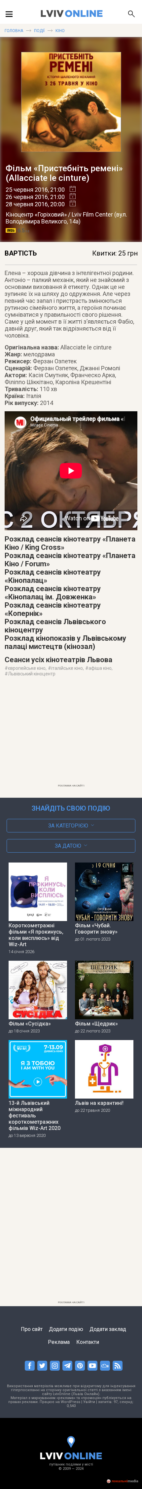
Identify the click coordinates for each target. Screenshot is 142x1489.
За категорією (68, 826)
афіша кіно (100, 668)
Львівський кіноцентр (31, 673)
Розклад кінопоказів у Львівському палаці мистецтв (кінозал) (65, 642)
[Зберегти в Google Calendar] (70, 189)
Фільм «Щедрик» (96, 1024)
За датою (68, 846)
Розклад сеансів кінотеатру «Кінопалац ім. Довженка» (53, 592)
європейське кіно (27, 668)
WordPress (70, 1402)
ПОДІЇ (39, 30)
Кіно (60, 30)
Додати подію (66, 1329)
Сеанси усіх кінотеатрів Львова (58, 660)
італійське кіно (67, 668)
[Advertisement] (71, 734)
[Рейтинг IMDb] (12, 230)
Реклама (59, 1342)
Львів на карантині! (99, 1103)
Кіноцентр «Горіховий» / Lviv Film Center (59, 214)
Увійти (89, 1402)
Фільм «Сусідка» (30, 1024)
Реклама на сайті (71, 785)
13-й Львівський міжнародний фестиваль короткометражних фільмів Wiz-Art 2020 (34, 1115)
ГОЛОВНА (14, 30)
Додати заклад (107, 1329)
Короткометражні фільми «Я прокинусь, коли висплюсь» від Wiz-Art (36, 934)
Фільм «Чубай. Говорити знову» (96, 928)
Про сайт (32, 1329)
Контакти (87, 1342)
